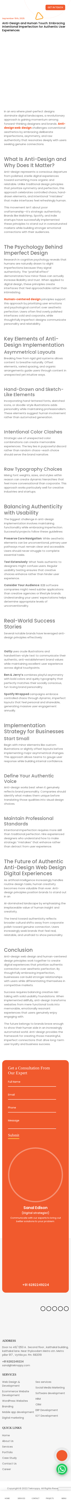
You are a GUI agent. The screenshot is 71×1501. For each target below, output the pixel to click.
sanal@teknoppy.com (16, 1365)
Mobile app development (18, 1412)
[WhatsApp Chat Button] (61, 1469)
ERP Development (47, 1410)
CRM (38, 1404)
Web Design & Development (11, 1384)
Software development (50, 1393)
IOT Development (47, 1416)
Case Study (9, 1458)
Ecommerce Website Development (15, 1393)
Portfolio (7, 1452)
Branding (7, 1406)
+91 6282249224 (13, 1361)
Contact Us (9, 1463)
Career (6, 1469)
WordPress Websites (15, 1401)
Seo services (43, 1382)
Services (7, 1446)
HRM (38, 1399)
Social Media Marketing (50, 1387)
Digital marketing (13, 1418)
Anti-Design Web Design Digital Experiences (35, 870)
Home (6, 1435)
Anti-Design (39, 159)
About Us (7, 1441)
